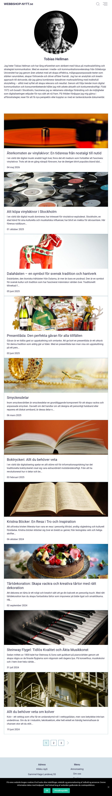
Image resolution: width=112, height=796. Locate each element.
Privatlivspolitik (61, 790)
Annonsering (77, 769)
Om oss (77, 773)
